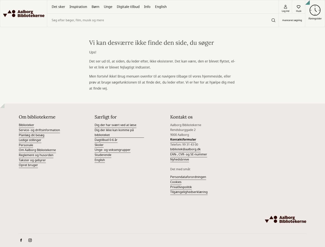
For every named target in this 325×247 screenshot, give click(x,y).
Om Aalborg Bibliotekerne (37, 150)
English (161, 6)
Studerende (103, 155)
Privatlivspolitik (181, 187)
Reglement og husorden (36, 155)
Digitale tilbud (128, 6)
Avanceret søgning (292, 20)
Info (147, 6)
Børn (95, 6)
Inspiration (78, 6)
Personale (26, 145)
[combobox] (163, 20)
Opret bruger (28, 165)
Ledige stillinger (30, 140)
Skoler (99, 145)
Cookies (175, 182)
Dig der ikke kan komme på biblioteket (114, 132)
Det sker (58, 6)
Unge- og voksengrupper (113, 150)
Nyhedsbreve (179, 159)
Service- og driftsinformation (39, 130)
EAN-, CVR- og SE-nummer (188, 154)
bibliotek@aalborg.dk (185, 149)
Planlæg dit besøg (31, 135)
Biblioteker (26, 125)
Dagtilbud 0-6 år (106, 140)
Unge (108, 6)
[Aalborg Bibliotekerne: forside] (23, 13)
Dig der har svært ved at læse (115, 125)
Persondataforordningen (188, 177)
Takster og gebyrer (32, 160)
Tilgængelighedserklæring (189, 192)
